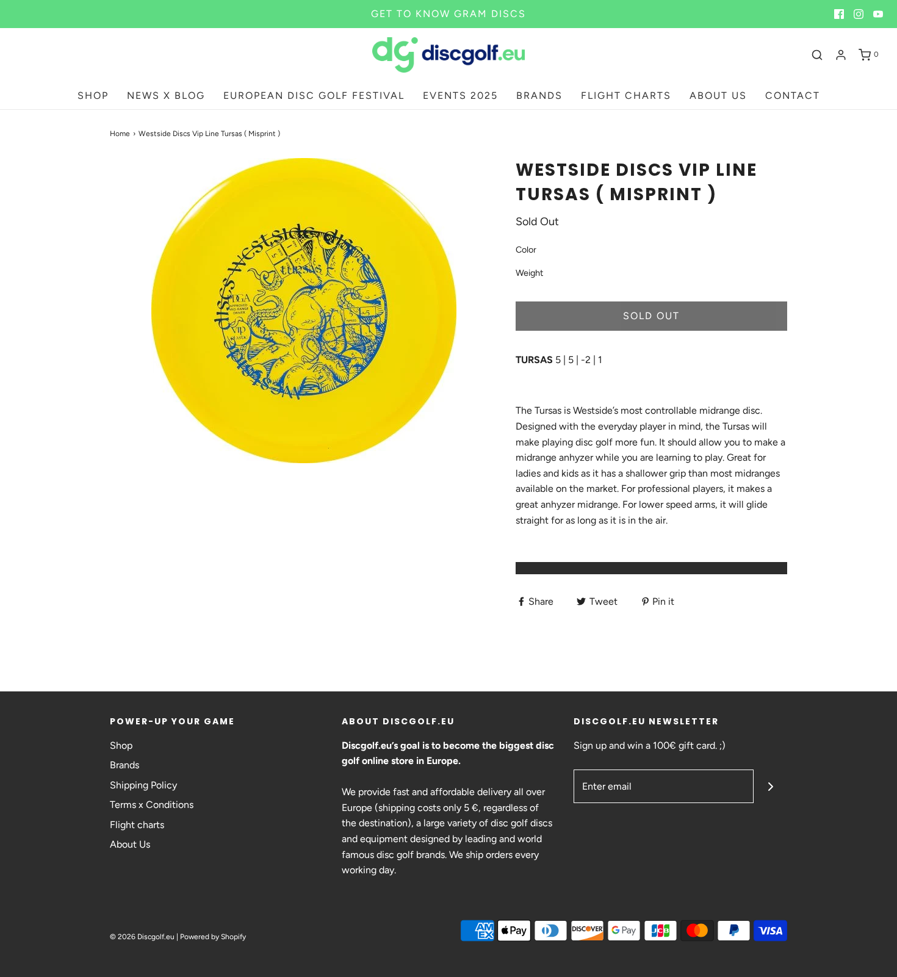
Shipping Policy (143, 785)
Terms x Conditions (151, 804)
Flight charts (137, 825)
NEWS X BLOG (166, 95)
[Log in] (841, 55)
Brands (124, 765)
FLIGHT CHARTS (626, 95)
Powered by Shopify (213, 936)
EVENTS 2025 (460, 95)
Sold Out (651, 316)
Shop (121, 745)
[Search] (817, 55)
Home (120, 133)
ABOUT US (718, 95)
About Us (130, 844)
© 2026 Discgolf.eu (142, 936)
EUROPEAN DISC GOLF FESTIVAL (314, 95)
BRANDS (539, 95)
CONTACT (792, 95)
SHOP (93, 95)
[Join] (770, 786)
